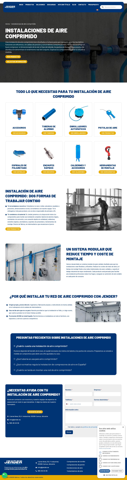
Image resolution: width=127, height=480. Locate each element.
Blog (74, 4)
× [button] (123, 427)
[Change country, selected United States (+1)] (67, 404)
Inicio (21, 4)
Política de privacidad (105, 448)
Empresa (98, 390)
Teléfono (69, 400)
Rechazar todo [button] (117, 471)
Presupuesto (93, 4)
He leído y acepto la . (83, 427)
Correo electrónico (101, 400)
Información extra (71, 410)
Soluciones (40, 4)
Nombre (68, 390)
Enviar (69, 432)
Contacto (82, 4)
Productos (29, 4)
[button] (13, 229)
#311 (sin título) (64, 4)
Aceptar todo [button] (104, 471)
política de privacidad (90, 427)
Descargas (51, 4)
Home (7, 24)
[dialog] (111, 451)
